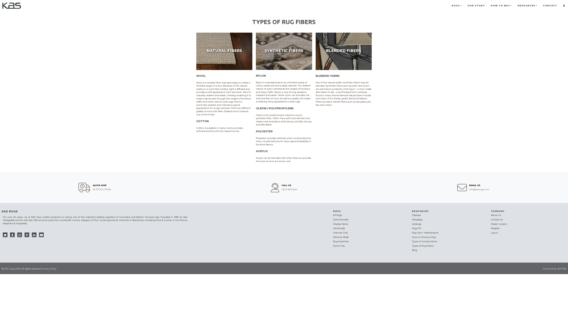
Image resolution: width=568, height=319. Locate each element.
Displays (416, 215)
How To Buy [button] (500, 5)
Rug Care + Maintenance (425, 232)
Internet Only (340, 232)
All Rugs (337, 215)
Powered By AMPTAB (554, 268)
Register (495, 228)
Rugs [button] (456, 5)
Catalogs (416, 224)
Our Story (476, 5)
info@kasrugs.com (479, 189)
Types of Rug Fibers (423, 246)
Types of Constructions (424, 241)
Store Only (339, 246)
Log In (494, 232)
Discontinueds (340, 219)
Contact (550, 5)
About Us (496, 215)
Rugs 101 (416, 228)
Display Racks (340, 224)
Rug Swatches (340, 241)
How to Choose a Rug (424, 237)
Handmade (339, 228)
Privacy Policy (49, 268)
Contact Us (497, 219)
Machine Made (341, 237)
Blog (414, 250)
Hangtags (417, 219)
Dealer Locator (499, 224)
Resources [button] (526, 5)
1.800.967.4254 (289, 189)
